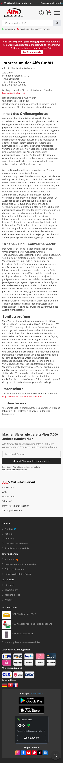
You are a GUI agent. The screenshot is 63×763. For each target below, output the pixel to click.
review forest (39, 731)
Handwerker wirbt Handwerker (20, 564)
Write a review (31, 737)
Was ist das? (36, 693)
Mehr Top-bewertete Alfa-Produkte (22, 642)
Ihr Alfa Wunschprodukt (17, 548)
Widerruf (6, 501)
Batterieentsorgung (14, 569)
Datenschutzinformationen (14, 469)
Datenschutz (8, 496)
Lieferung (9, 538)
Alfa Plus (9, 528)
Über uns (9, 585)
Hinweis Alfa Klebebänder (18, 574)
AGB (4, 492)
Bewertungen (11, 589)
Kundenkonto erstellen (16, 543)
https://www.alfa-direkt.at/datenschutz (22, 396)
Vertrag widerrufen (12, 510)
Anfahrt (8, 599)
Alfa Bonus (10, 559)
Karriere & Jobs (12, 594)
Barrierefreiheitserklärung (15, 505)
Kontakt (8, 533)
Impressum (8, 487)
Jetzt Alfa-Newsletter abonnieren (33, 461)
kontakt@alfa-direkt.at (13, 93)
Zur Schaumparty (32, 52)
